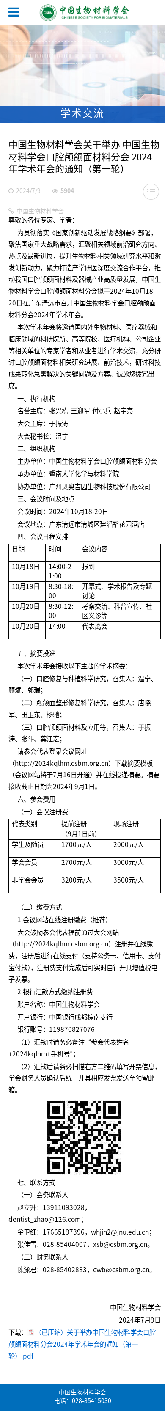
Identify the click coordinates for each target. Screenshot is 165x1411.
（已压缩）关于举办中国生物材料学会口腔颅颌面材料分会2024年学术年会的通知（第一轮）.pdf (82, 1345)
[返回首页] (76, 14)
